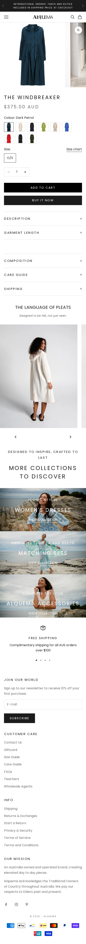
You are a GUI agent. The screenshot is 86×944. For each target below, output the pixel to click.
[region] (43, 639)
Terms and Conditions (21, 845)
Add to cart (43, 187)
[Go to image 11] (56, 437)
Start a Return (15, 823)
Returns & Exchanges (20, 816)
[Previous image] (16, 437)
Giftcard (10, 750)
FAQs (8, 771)
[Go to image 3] (30, 437)
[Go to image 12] (59, 437)
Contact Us (13, 742)
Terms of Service (17, 837)
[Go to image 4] (33, 437)
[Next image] (70, 437)
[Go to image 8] (46, 437)
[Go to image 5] (36, 437)
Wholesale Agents (18, 786)
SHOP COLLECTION (42, 519)
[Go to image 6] (40, 437)
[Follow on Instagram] (16, 904)
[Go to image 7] (43, 437)
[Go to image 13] (62, 437)
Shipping (10, 808)
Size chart (74, 149)
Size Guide (12, 757)
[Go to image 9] (49, 437)
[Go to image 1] (24, 437)
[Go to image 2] (27, 437)
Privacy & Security (18, 830)
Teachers (11, 779)
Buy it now (43, 200)
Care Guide (13, 764)
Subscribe (19, 718)
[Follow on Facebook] (6, 904)
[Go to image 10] (52, 437)
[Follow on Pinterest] (27, 904)
